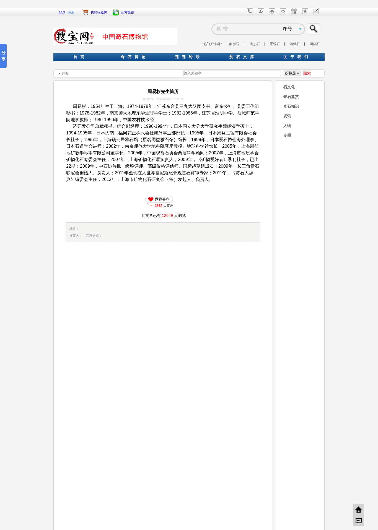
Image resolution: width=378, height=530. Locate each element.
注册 (71, 12)
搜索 (314, 29)
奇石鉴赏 (291, 96)
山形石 (255, 44)
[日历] (294, 13)
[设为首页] (272, 13)
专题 (287, 135)
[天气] (305, 13)
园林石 (315, 44)
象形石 (234, 44)
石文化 (289, 87)
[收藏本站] (283, 13)
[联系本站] (250, 13)
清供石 (295, 44)
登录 (62, 12)
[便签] (316, 13)
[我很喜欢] (160, 199)
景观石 (275, 44)
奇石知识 (291, 106)
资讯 (287, 116)
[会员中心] (261, 13)
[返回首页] (358, 509)
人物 (287, 125)
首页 (65, 74)
